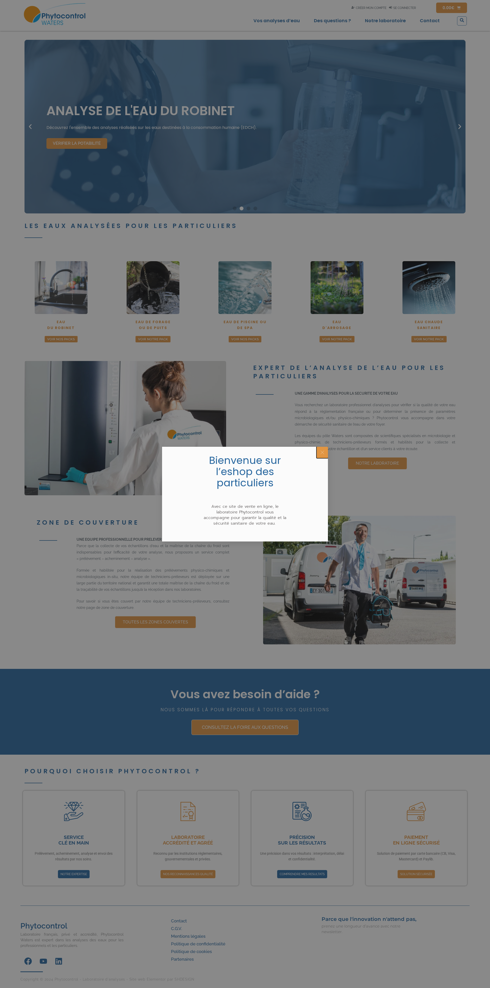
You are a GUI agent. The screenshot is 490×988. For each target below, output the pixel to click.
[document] (245, 494)
